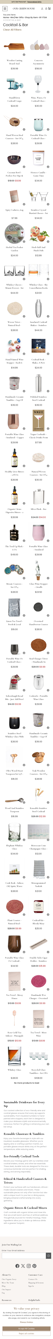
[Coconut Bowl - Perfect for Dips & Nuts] (14, 159)
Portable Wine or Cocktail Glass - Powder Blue (38, 138)
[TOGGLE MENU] (4, 8)
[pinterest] (34, 1266)
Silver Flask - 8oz (38, 509)
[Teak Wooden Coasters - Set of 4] (38, 757)
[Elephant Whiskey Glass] (14, 832)
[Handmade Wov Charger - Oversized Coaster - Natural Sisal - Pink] (38, 981)
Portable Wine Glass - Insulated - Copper (14, 436)
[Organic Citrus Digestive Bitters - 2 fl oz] (14, 495)
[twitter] (23, 1266)
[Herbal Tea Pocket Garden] (14, 233)
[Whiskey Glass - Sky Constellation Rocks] (38, 271)
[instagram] (29, 1266)
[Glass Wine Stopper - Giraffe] (38, 570)
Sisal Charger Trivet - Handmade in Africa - (38, 661)
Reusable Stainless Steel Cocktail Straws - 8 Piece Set (38, 811)
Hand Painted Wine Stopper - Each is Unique (15, 362)
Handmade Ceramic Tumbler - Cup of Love (14, 400)
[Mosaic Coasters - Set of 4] (14, 570)
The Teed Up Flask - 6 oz (14, 548)
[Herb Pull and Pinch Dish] (38, 233)
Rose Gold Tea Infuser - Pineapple (14, 1034)
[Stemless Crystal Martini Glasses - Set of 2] (38, 196)
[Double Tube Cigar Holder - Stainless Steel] (38, 944)
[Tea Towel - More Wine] (38, 1019)
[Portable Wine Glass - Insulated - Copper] (14, 420)
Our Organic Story (9, 1279)
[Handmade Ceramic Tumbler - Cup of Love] (14, 383)
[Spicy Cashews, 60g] (14, 196)
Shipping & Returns (36, 1283)
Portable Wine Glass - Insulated (38, 548)
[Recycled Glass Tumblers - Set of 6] (38, 1056)
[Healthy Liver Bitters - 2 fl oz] (14, 458)
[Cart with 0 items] (49, 8)
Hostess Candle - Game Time (38, 174)
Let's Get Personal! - (26, 2)
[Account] (42, 8)
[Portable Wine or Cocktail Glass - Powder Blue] (38, 121)
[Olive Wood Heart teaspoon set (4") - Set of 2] (14, 757)
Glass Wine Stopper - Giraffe (38, 585)
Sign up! (48, 1256)
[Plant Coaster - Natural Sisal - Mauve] (14, 906)
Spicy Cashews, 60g (14, 210)
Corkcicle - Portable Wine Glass (38, 697)
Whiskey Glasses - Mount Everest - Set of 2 (14, 287)
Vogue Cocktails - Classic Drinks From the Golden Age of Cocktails (38, 439)
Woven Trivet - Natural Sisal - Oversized (14, 325)
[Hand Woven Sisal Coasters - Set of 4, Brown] (14, 121)
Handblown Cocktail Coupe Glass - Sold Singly (14, 100)
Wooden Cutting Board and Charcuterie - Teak (14, 63)
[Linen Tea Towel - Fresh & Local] (14, 607)
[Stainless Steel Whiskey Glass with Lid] (14, 719)
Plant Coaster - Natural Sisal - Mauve (14, 923)
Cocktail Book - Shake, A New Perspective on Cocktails (38, 364)
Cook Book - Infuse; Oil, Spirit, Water (14, 884)
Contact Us (32, 1279)
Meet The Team (8, 1283)
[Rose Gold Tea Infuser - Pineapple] (14, 1019)
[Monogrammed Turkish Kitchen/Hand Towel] (38, 869)
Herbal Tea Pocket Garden (14, 249)
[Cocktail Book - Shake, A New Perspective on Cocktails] (38, 346)
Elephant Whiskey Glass (14, 847)
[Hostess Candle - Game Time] (38, 159)
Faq (3, 1293)
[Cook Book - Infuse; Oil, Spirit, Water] (14, 869)
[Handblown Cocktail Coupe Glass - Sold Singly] (14, 84)
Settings (26, 1322)
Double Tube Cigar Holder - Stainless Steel (38, 960)
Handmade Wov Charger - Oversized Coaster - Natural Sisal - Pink (38, 1000)
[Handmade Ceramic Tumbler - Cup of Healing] (38, 719)
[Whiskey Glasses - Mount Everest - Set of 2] (14, 271)
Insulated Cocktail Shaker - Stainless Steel (38, 325)
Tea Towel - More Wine (38, 1034)
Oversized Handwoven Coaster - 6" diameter (38, 624)
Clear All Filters (12, 29)
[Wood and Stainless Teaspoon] (14, 794)
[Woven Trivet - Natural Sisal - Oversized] (14, 308)
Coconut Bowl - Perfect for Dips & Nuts (14, 175)
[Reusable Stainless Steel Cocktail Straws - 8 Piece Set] (38, 794)
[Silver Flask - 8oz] (38, 495)
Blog (3, 1286)
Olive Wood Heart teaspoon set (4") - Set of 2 (14, 773)
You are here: (9, 14)
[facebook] (17, 1266)
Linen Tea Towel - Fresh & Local (14, 623)
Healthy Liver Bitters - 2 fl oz (14, 473)
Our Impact (6, 1289)
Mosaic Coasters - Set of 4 (14, 585)
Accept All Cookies (26, 1328)
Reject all (26, 1333)
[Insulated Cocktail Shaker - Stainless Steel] (38, 308)
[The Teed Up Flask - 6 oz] (14, 532)
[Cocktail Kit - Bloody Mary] (38, 906)
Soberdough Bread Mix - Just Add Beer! (14, 697)
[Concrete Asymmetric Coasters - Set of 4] (38, 46)
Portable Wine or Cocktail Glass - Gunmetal (14, 661)
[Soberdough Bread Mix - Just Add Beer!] (14, 682)
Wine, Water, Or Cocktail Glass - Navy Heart (38, 100)
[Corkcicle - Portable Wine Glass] (38, 682)
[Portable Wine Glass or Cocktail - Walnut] (14, 944)
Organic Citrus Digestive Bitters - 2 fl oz (14, 512)
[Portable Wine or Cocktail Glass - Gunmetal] (14, 645)
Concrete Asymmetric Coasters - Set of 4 (38, 63)
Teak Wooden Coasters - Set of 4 (38, 772)
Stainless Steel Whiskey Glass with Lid (14, 736)
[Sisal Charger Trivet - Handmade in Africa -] (38, 645)
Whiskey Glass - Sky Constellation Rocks (38, 286)
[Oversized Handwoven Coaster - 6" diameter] (38, 607)
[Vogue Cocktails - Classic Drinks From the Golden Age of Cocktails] (38, 420)
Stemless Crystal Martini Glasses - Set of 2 (38, 213)
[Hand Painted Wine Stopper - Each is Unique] (14, 346)
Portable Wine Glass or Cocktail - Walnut (14, 960)
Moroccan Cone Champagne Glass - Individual (38, 848)
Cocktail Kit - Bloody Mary (38, 922)
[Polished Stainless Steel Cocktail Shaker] (38, 383)
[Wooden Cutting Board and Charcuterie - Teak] (14, 46)
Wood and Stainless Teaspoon (14, 810)
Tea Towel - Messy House (14, 997)
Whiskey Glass (14, 1069)
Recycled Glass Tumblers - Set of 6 (38, 1071)
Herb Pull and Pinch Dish (38, 249)
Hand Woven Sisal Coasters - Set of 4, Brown (14, 138)
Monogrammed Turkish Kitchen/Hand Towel (38, 888)
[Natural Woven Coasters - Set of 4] (38, 458)
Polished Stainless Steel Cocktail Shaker (38, 400)
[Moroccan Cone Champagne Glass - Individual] (38, 832)
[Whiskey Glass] (14, 1056)
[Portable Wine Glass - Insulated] (38, 532)
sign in (31, 1286)
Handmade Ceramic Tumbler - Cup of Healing (38, 736)
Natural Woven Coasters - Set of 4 (38, 473)
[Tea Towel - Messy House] (14, 981)
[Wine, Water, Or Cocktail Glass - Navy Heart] (38, 84)
